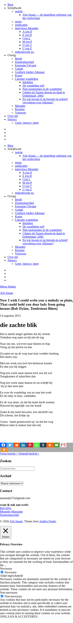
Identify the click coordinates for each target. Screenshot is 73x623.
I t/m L (26, 38)
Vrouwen (20, 112)
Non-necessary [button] (9, 592)
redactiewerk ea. (24, 51)
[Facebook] (3, 445)
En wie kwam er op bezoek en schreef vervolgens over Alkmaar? (45, 100)
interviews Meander (26, 28)
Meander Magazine (11, 511)
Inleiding (27, 82)
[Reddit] (16, 445)
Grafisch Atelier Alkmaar (30, 72)
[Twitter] (10, 445)
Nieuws (12, 119)
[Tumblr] (43, 445)
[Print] (49, 445)
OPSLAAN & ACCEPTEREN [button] (19, 616)
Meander (20, 105)
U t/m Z (27, 48)
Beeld (18, 58)
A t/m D (27, 31)
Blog (10, 4)
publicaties (21, 24)
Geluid (19, 68)
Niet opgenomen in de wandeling (42, 89)
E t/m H (27, 35)
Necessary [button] (6, 568)
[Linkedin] (23, 445)
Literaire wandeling (26, 78)
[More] (4, 449)
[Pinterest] (30, 445)
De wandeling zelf (33, 85)
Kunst (18, 75)
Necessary (10, 572)
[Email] (56, 445)
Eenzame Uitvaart (25, 65)
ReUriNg (5, 508)
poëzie (19, 11)
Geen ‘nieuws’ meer (27, 122)
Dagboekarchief (24, 62)
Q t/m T (27, 45)
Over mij (12, 116)
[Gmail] (63, 445)
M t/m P (27, 41)
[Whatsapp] (36, 445)
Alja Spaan (6, 293)
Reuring (20, 109)
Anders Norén (47, 521)
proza (18, 21)
